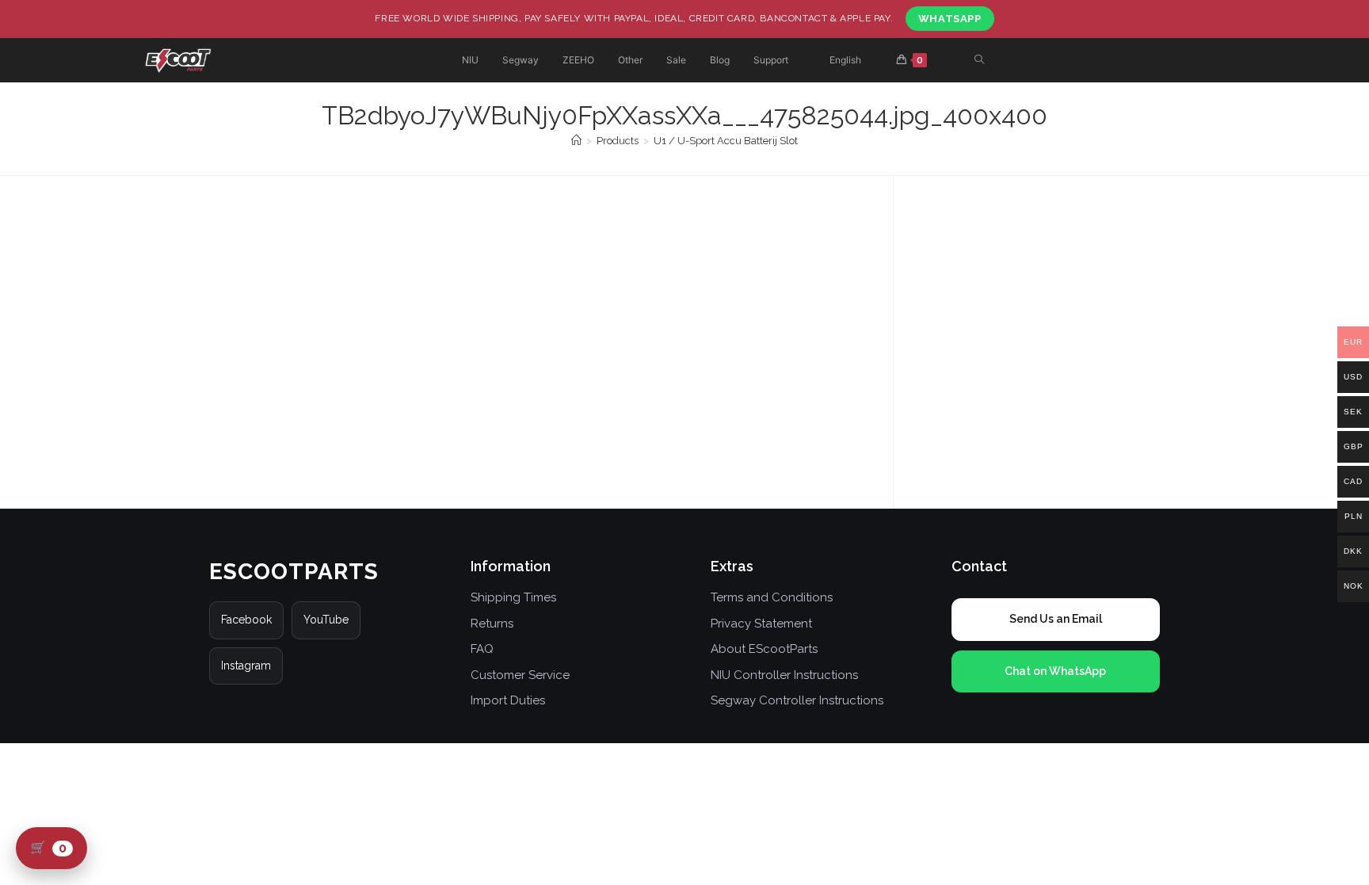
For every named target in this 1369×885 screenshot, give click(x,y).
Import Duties (508, 700)
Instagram (246, 665)
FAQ (482, 649)
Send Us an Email (1055, 618)
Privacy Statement (761, 623)
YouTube (326, 619)
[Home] (576, 141)
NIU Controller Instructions (784, 675)
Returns (492, 623)
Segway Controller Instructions (797, 700)
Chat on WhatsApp (1055, 671)
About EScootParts (764, 649)
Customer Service (520, 675)
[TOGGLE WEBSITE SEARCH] (979, 60)
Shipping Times (513, 597)
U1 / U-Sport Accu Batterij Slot (726, 141)
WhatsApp (950, 19)
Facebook (246, 619)
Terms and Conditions (772, 597)
